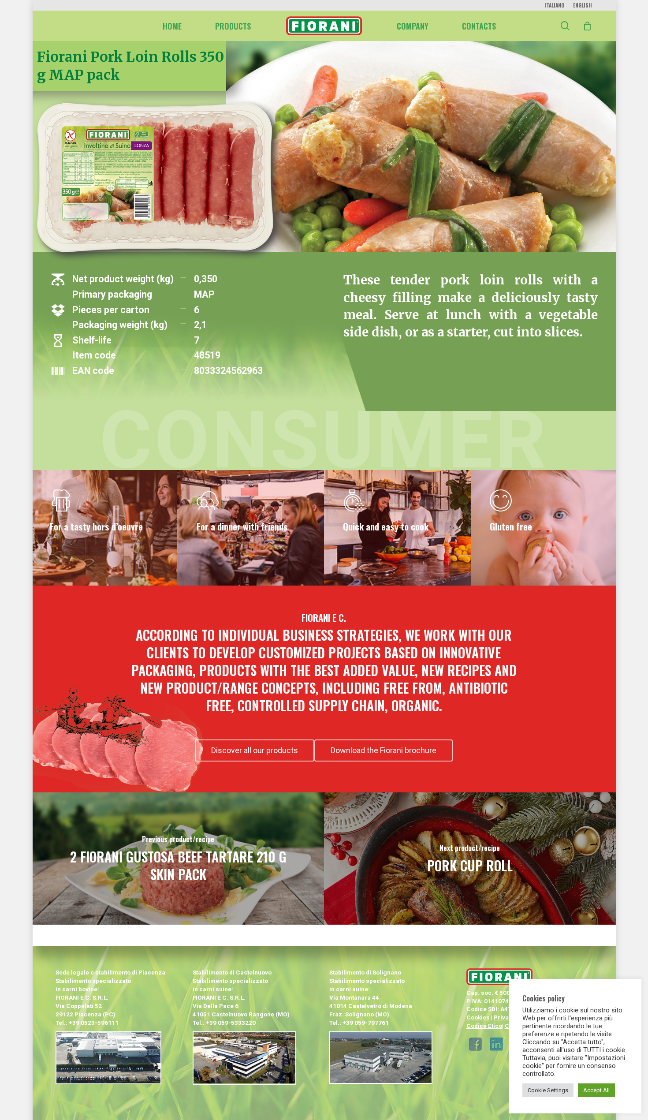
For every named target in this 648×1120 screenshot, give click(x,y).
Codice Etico (484, 1025)
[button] (254, 750)
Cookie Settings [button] (548, 1090)
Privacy (504, 1017)
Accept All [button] (596, 1090)
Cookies (478, 1017)
